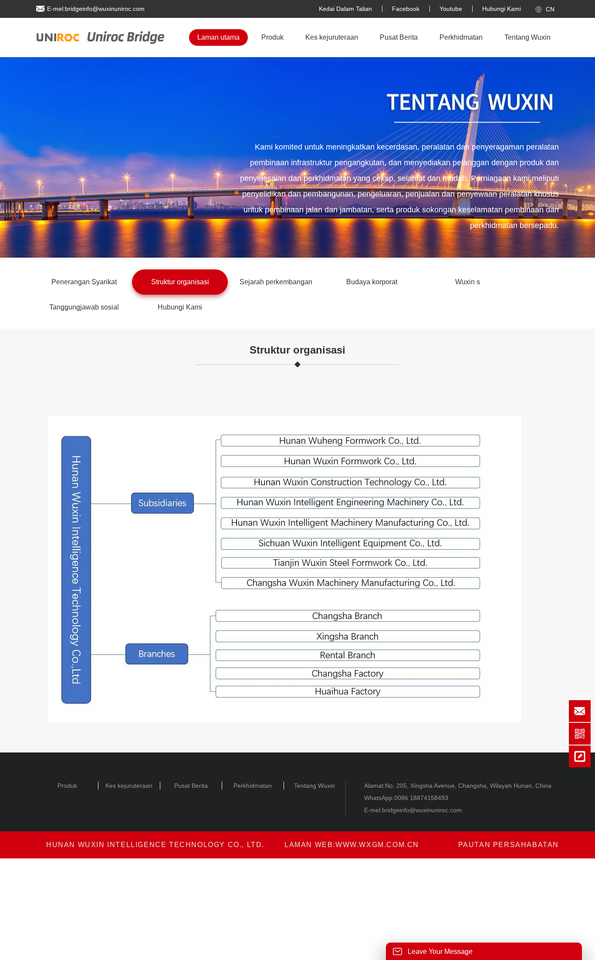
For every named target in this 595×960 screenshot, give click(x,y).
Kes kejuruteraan (331, 37)
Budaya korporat (371, 282)
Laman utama (218, 37)
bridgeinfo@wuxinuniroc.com (422, 810)
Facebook (405, 8)
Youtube (450, 8)
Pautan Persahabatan (508, 844)
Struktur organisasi (180, 282)
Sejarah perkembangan (276, 282)
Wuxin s (467, 282)
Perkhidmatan (461, 37)
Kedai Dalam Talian (345, 8)
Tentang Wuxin (527, 37)
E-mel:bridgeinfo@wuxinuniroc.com (96, 8)
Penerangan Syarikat (84, 282)
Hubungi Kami (501, 8)
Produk (272, 37)
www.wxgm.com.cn (377, 844)
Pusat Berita (399, 37)
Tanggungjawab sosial (84, 307)
